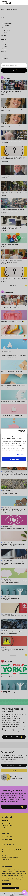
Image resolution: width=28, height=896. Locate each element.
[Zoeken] (22, 2)
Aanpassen (13, 463)
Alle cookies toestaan (14, 459)
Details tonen (20, 454)
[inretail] (10, 2)
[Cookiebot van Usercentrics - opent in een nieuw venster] (20, 431)
